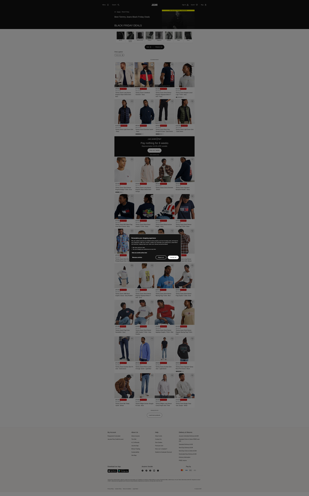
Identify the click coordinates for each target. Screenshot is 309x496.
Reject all (161, 257)
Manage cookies (137, 257)
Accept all (173, 257)
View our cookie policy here (139, 252)
